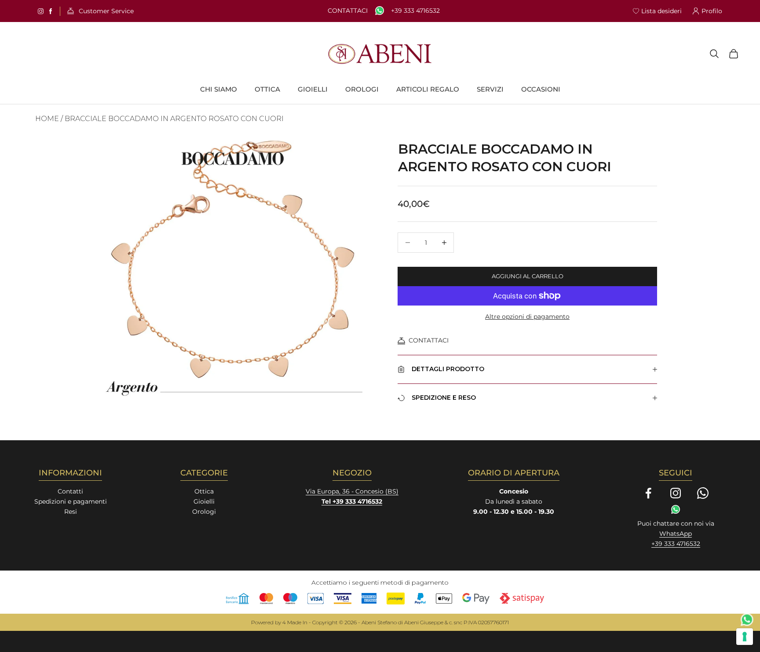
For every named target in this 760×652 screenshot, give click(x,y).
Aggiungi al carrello (527, 276)
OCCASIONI (540, 89)
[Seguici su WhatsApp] (702, 493)
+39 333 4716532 (415, 11)
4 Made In (294, 622)
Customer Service (106, 11)
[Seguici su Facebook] (648, 493)
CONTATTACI (429, 340)
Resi (70, 512)
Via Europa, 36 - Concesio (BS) (352, 491)
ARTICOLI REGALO (427, 89)
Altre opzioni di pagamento (527, 316)
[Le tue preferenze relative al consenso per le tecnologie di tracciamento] (744, 636)
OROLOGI (362, 89)
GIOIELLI (313, 89)
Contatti (70, 491)
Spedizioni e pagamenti (70, 501)
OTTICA (267, 89)
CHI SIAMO (218, 89)
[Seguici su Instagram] (675, 493)
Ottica (204, 491)
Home (47, 118)
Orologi (204, 512)
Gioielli (204, 501)
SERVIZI (490, 89)
